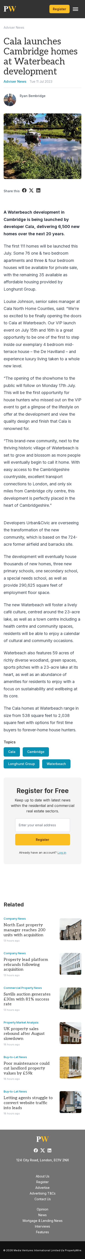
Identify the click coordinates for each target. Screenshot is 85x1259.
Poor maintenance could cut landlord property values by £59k (27, 1068)
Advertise (42, 1188)
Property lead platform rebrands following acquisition (26, 964)
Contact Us (42, 1199)
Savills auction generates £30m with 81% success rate (27, 999)
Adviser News (14, 27)
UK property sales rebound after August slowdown (24, 1033)
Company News (15, 918)
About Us (42, 1176)
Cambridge (35, 752)
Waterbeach (56, 764)
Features (42, 1232)
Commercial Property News (23, 988)
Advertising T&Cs (43, 1193)
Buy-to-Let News (15, 1057)
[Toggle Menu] (75, 9)
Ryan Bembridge (33, 96)
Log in (62, 852)
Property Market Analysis (21, 1022)
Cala (11, 752)
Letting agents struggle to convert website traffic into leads (28, 1102)
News (42, 1215)
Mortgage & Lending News (43, 1221)
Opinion (42, 1209)
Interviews (42, 1226)
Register (59, 9)
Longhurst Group (21, 764)
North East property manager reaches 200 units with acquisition (24, 930)
